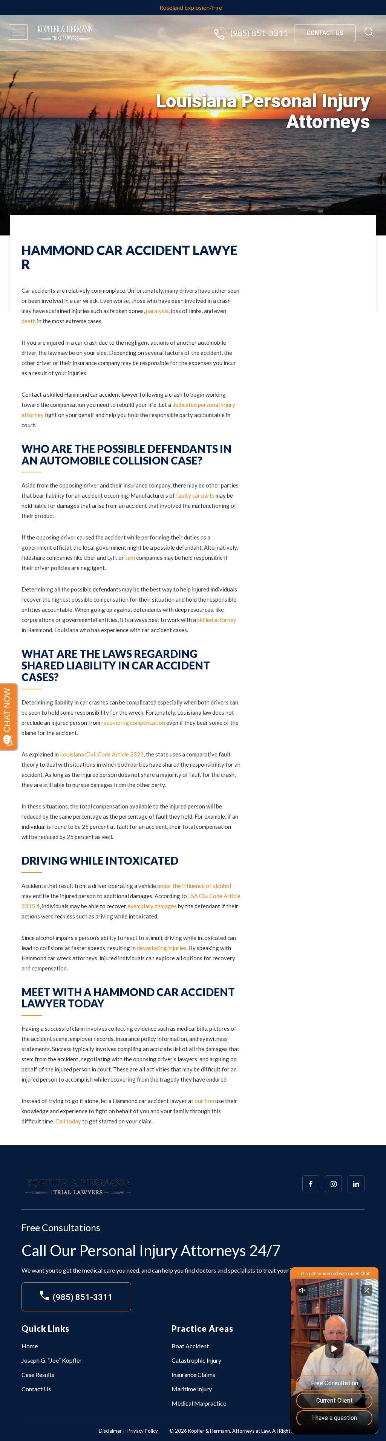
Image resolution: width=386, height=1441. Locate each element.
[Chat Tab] (193, 720)
